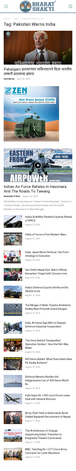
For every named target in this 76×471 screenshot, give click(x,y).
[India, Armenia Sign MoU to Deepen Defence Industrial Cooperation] (13, 327)
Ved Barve (9, 78)
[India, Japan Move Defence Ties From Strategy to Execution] (12, 256)
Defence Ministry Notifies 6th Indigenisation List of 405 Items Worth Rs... (47, 380)
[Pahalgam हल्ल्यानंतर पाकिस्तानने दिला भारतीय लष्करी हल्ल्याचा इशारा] (38, 48)
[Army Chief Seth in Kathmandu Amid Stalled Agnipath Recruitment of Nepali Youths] (13, 417)
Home (7, 18)
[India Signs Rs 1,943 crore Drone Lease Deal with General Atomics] (13, 399)
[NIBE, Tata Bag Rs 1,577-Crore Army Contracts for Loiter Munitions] (13, 453)
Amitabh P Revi (12, 196)
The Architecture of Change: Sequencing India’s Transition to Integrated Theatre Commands (43, 434)
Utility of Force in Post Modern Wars (45, 234)
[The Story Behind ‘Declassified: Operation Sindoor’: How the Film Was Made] (13, 345)
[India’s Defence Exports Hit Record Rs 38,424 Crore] (13, 292)
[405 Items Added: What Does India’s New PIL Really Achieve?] (13, 363)
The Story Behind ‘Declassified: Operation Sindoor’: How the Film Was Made (46, 344)
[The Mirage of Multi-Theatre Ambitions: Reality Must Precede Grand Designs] (13, 309)
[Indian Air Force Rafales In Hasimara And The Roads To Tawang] (38, 165)
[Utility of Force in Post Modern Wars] (13, 239)
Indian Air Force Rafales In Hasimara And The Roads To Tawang (35, 188)
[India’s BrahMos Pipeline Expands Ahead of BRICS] (13, 221)
